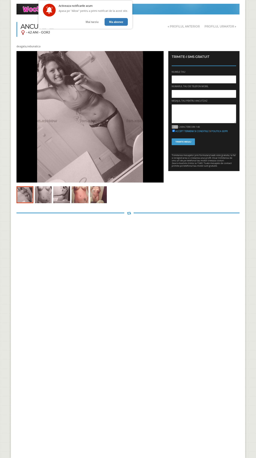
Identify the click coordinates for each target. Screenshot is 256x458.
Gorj (45, 32)
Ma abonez (116, 21)
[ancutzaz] (24, 194)
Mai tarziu (92, 21)
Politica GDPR (219, 131)
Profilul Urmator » (220, 26)
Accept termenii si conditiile (192, 131)
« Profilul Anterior (184, 26)
